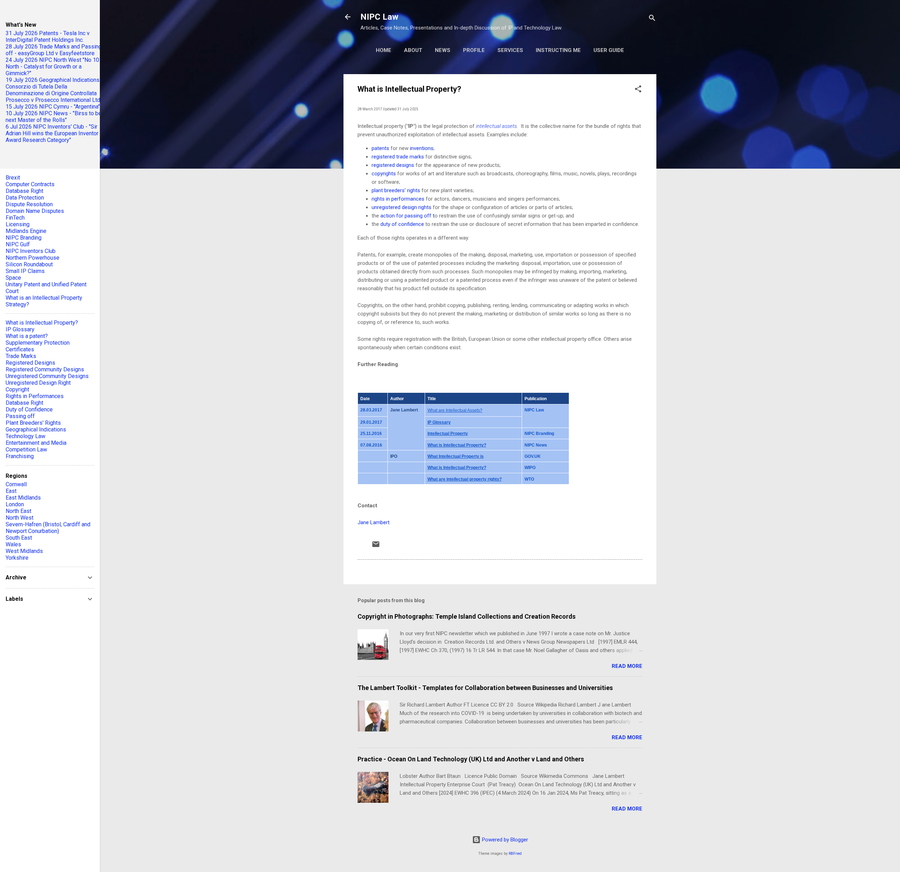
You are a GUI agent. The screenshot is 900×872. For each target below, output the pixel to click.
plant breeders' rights (396, 190)
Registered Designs (30, 362)
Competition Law (26, 449)
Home (383, 50)
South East (19, 537)
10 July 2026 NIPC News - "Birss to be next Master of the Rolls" (54, 116)
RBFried (515, 853)
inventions (421, 148)
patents (380, 148)
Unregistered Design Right (38, 382)
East (11, 491)
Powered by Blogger (504, 840)
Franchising (20, 456)
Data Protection (25, 197)
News (442, 50)
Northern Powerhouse (32, 257)
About (413, 50)
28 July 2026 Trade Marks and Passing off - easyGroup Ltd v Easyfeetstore (54, 50)
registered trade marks (398, 157)
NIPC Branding (23, 237)
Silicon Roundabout (29, 264)
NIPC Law (379, 17)
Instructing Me (558, 50)
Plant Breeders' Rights (33, 422)
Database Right (24, 191)
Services (510, 50)
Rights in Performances (35, 396)
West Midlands (24, 551)
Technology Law (25, 436)
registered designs (393, 165)
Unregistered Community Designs (47, 376)
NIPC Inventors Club (31, 251)
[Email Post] (376, 547)
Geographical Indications (36, 429)
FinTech (15, 217)
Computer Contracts (30, 184)
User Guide (608, 50)
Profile (474, 50)
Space (13, 277)
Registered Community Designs (45, 369)
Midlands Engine (26, 231)
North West (19, 517)
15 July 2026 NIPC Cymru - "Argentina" (53, 106)
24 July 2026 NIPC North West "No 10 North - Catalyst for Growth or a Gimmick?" (52, 67)
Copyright (17, 389)
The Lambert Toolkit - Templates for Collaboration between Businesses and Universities (485, 687)
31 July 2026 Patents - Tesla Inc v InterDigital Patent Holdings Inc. (48, 36)
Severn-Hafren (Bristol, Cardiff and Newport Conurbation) (48, 527)
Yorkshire (17, 557)
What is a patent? (27, 336)
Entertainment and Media (36, 443)
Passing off (20, 416)
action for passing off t (407, 216)
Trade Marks (21, 356)
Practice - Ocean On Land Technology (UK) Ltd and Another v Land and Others (471, 759)
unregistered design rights (402, 207)
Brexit (13, 177)
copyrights (384, 173)
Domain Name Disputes (35, 211)
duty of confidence (402, 224)
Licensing (18, 224)
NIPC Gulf (18, 244)
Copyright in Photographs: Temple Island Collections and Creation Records (467, 616)
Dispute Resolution (29, 204)
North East (18, 511)
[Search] (652, 19)
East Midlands (23, 497)
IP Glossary (20, 329)
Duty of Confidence (29, 409)
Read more (627, 666)
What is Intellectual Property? (42, 322)
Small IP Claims (25, 271)
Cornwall (16, 484)
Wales (13, 544)
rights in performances (398, 199)
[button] (638, 90)
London (15, 504)
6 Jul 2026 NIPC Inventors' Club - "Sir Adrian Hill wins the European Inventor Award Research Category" (52, 133)
